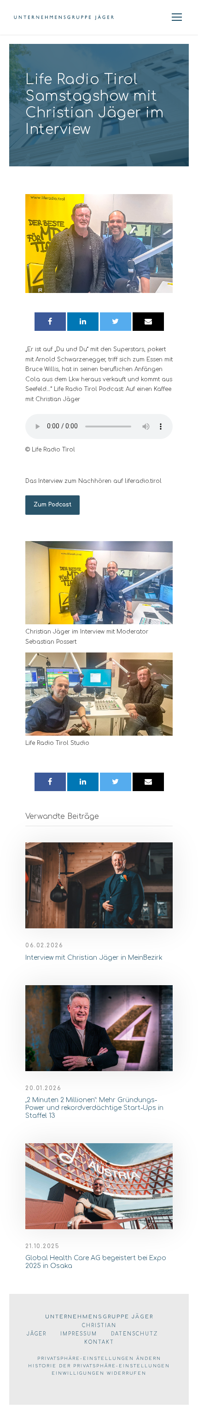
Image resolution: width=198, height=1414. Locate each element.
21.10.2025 (42, 1246)
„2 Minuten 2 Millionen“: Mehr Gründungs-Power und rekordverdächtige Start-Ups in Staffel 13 (94, 1108)
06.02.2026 (44, 945)
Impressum (78, 1333)
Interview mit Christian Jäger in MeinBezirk (94, 957)
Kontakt (99, 1342)
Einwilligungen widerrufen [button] (99, 1373)
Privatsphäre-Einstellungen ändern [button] (99, 1358)
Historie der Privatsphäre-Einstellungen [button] (99, 1366)
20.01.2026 (43, 1088)
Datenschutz (134, 1333)
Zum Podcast (52, 504)
